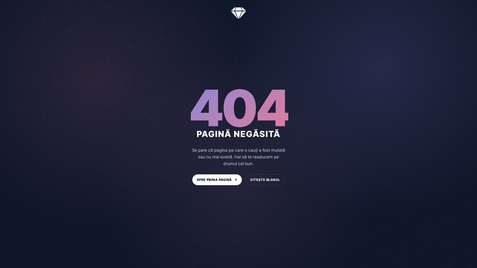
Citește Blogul (265, 180)
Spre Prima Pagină (214, 180)
